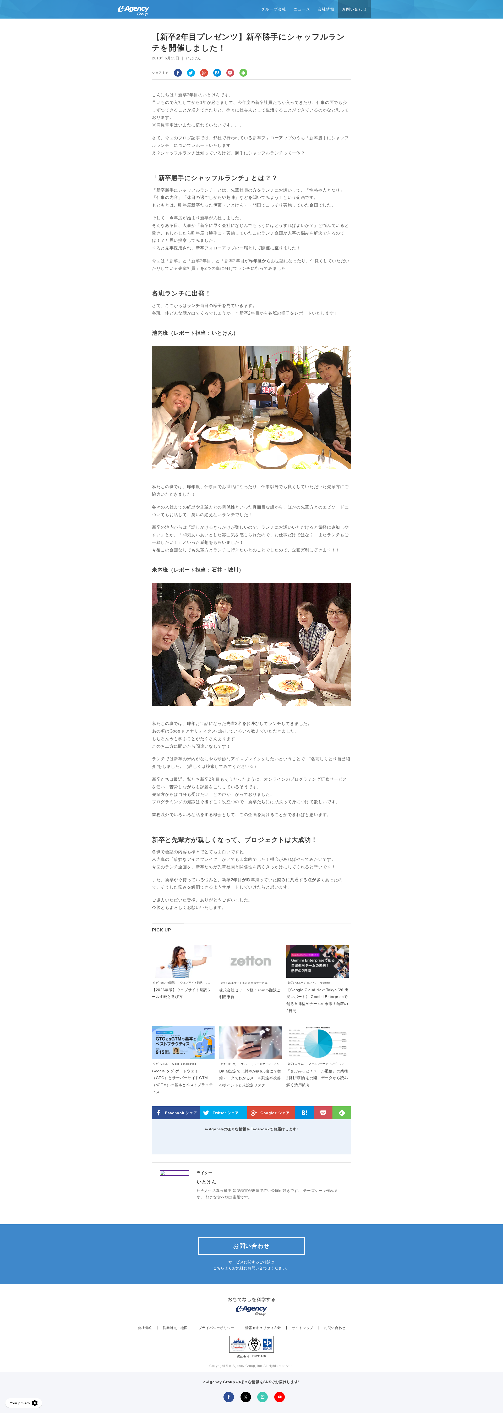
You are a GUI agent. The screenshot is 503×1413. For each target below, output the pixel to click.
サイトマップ (302, 1328)
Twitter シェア (226, 1113)
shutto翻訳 (168, 982)
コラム (244, 1064)
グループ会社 (273, 9)
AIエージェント (305, 982)
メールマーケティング (323, 1063)
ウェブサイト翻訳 (191, 982)
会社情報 (326, 9)
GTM (164, 1063)
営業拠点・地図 (175, 1328)
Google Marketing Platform (175, 1066)
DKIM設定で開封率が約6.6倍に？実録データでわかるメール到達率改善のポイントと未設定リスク (250, 1078)
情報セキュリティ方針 (263, 1328)
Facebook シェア (181, 1113)
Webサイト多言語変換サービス (248, 982)
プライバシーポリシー (216, 1328)
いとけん (206, 1182)
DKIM (231, 1064)
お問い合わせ (354, 9)
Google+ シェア (275, 1113)
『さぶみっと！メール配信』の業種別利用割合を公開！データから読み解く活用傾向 (317, 1078)
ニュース (302, 9)
